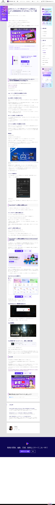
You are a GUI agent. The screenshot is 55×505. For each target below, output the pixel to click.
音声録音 (44, 56)
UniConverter (20, 245)
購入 (33, 451)
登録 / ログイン (11, 397)
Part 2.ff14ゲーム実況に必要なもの (15, 47)
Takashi (11, 15)
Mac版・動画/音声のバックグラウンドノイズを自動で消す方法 (20, 416)
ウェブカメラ (44, 54)
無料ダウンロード (24, 61)
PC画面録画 (44, 52)
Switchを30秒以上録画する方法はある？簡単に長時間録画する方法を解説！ (22, 408)
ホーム (3, 4)
